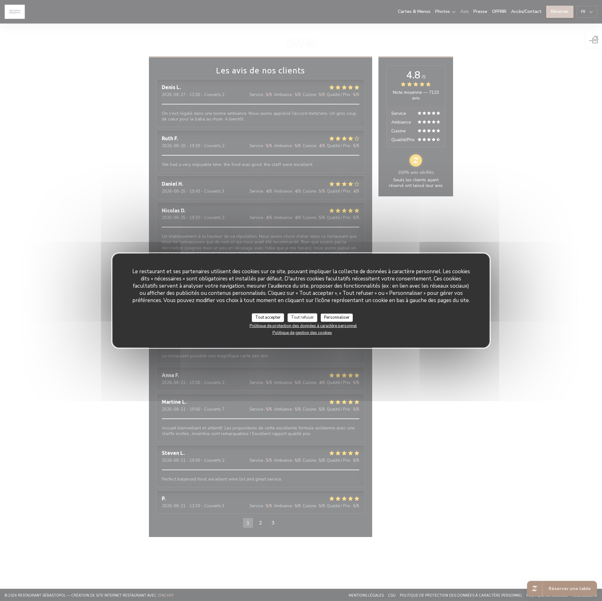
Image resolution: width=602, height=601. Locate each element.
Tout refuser (302, 317)
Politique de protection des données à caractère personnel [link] (303, 325)
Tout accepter (268, 317)
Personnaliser (337, 317)
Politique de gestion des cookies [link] (302, 332)
